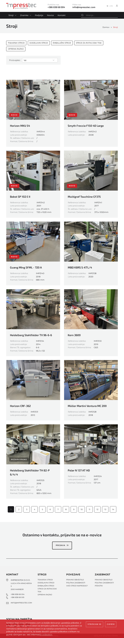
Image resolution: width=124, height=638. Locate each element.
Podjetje (39, 15)
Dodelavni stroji (38, 43)
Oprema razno (16, 49)
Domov (106, 27)
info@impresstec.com (21, 603)
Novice (50, 15)
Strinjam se (94, 624)
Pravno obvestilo (75, 580)
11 (89, 509)
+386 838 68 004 (17, 594)
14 (113, 509)
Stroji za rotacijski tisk (89, 43)
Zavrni (111, 624)
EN (111, 6)
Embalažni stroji (62, 43)
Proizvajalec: (15, 60)
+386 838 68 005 (17, 597)
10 (82, 509)
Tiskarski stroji (16, 43)
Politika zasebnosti (75, 583)
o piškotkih (46, 634)
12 (97, 509)
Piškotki (99, 586)
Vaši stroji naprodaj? (77, 586)
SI (107, 6)
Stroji (11, 15)
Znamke (24, 15)
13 (105, 509)
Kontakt (61, 15)
